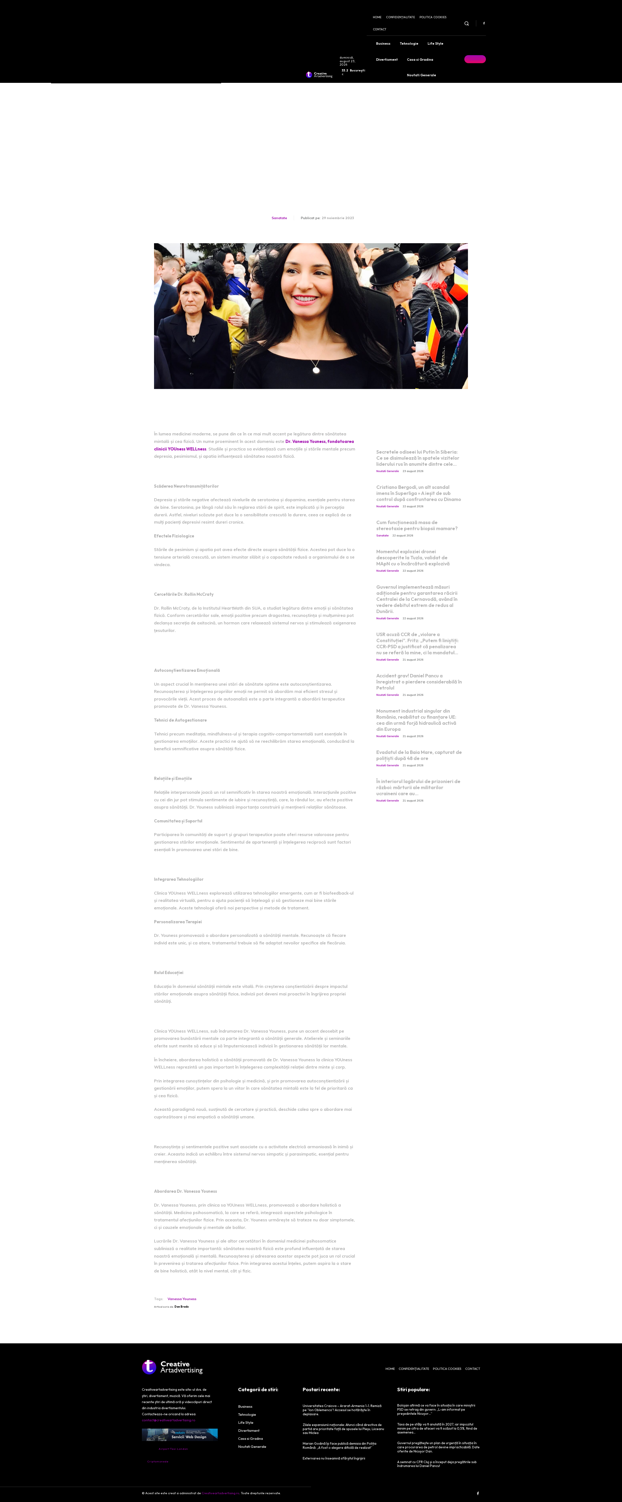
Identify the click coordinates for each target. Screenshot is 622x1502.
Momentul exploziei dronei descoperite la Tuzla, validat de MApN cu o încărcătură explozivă (413, 557)
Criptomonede (157, 1461)
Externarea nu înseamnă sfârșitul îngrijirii (334, 1458)
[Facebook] (484, 23)
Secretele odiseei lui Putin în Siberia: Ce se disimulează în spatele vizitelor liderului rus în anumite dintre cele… (417, 458)
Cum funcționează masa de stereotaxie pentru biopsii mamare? (417, 525)
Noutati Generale (387, 471)
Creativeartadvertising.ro (220, 1493)
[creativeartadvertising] (319, 75)
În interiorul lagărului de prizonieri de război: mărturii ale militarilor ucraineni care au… (418, 787)
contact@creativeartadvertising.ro (168, 1420)
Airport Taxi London (173, 1448)
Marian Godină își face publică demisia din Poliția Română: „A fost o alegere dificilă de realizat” (339, 1445)
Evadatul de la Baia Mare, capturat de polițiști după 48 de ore (419, 755)
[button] (466, 23)
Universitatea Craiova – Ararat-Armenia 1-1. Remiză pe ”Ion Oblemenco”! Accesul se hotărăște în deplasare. (342, 1410)
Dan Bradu (181, 1306)
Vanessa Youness (182, 1299)
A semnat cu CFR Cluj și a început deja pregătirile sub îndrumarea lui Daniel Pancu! (437, 1464)
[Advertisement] (311, 119)
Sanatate (279, 218)
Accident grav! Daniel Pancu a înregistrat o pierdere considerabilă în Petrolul (419, 682)
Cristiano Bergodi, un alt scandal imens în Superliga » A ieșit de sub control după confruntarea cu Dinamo (418, 493)
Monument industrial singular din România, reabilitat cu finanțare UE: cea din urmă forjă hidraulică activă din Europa (416, 720)
